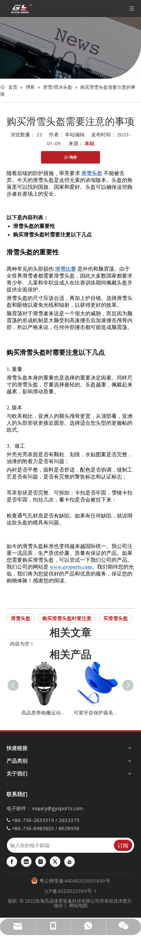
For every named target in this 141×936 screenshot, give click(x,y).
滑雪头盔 (20, 618)
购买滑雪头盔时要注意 (66, 618)
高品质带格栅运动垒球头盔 (44, 712)
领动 (58, 905)
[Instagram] (40, 861)
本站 (89, 143)
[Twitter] (55, 861)
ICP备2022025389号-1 (71, 890)
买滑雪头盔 (115, 618)
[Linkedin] (26, 861)
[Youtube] (69, 861)
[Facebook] (12, 861)
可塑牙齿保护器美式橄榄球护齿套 (97, 712)
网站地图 (78, 905)
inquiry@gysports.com (57, 808)
